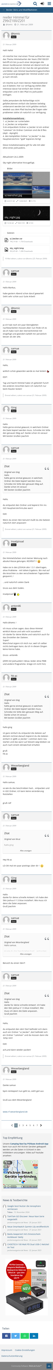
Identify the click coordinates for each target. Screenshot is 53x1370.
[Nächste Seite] (41, 1125)
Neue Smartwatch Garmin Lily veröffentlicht (28, 1226)
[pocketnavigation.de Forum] (11, 3)
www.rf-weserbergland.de (15, 1111)
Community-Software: (26, 1366)
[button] (49, 3)
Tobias (10, 1212)
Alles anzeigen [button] (26, 850)
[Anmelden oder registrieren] (42, 3)
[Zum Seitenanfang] (49, 1366)
